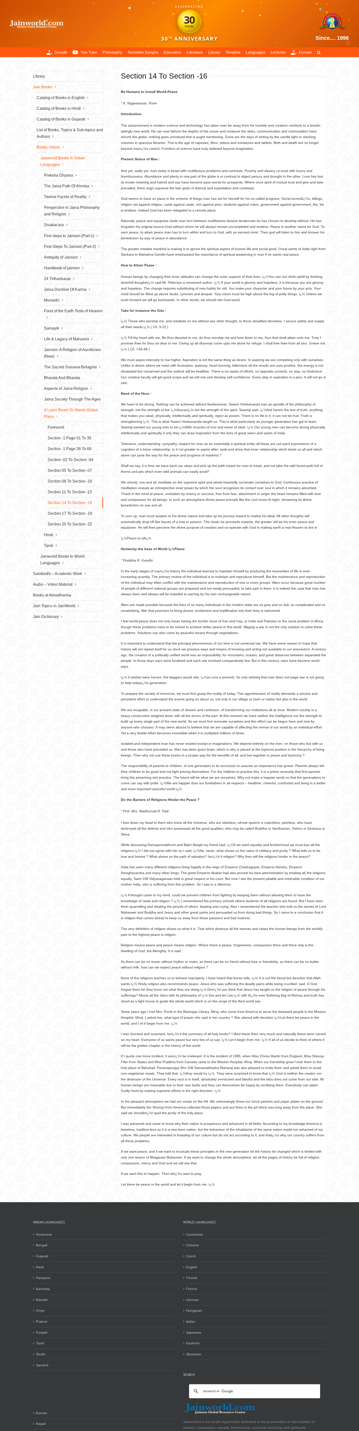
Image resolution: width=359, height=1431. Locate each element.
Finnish (191, 1278)
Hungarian (194, 1310)
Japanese (193, 1332)
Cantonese (194, 1234)
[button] (319, 52)
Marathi (42, 1300)
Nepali (41, 1424)
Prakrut (41, 1321)
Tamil (40, 1343)
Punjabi (41, 1332)
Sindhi (40, 1354)
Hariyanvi (43, 1278)
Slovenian (193, 1354)
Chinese (192, 1245)
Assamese (44, 1234)
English (191, 1267)
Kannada (43, 1289)
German (192, 1300)
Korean (41, 1413)
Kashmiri (193, 1343)
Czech (191, 1256)
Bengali (41, 1245)
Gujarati (42, 1256)
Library (39, 76)
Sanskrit (42, 1365)
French (191, 1289)
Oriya (40, 1310)
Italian (190, 1321)
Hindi (40, 1267)
